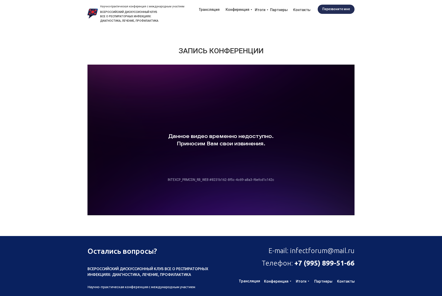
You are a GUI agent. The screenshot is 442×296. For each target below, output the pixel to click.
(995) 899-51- (324, 263)
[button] (336, 9)
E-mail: (311, 250)
